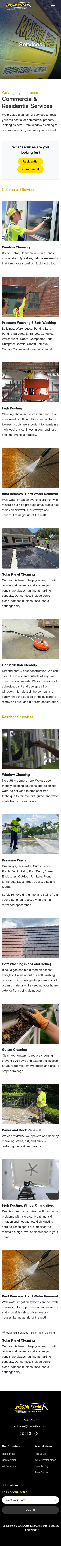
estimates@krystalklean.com (30, 1426)
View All (30, 1510)
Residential (30, 161)
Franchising (41, 1466)
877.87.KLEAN (30, 1419)
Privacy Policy (31, 1529)
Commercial (30, 169)
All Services (9, 1466)
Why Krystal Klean (45, 1460)
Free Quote (41, 1472)
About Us (40, 1453)
